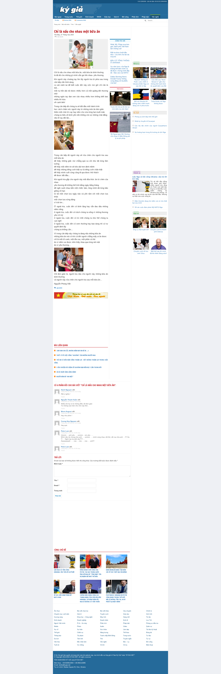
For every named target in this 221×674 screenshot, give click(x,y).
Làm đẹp (126, 629)
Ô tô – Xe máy (82, 623)
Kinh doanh (89, 17)
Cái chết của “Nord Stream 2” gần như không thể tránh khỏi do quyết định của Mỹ (158, 83)
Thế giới (79, 17)
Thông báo (57, 635)
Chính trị (137, 173)
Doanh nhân (104, 620)
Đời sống (125, 17)
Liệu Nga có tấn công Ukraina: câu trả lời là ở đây (64, 571)
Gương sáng (58, 617)
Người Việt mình (59, 623)
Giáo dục (107, 17)
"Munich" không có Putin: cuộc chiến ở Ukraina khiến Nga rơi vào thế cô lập (141, 83)
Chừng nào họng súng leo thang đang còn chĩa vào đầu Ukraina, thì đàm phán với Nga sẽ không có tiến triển (90, 598)
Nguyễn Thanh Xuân (69, 400)
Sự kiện (79, 629)
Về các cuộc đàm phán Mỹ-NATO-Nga (63, 596)
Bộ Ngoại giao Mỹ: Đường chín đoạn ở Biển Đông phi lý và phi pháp (120, 136)
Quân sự (149, 626)
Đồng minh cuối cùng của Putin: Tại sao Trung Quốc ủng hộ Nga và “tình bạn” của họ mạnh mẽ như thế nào (90, 573)
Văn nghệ (155, 17)
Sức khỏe (103, 629)
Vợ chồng (80, 645)
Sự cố (56, 629)
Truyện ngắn (127, 639)
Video (125, 626)
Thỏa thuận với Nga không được (158, 102)
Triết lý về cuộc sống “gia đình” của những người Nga (75, 355)
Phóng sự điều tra (152, 623)
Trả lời (63, 397)
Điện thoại (149, 645)
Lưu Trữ (149, 620)
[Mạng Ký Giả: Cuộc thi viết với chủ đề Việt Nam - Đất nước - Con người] (81, 295)
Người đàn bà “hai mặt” (64, 376)
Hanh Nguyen (66, 390)
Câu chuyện (127, 611)
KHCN (99, 17)
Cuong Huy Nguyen (68, 421)
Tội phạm (80, 635)
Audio (102, 626)
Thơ (72, 24)
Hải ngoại (58, 17)
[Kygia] (71, 9)
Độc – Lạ (126, 642)
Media (56, 626)
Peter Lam (65, 431)
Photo (79, 626)
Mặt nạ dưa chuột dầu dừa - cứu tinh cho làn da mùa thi (119, 54)
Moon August (66, 411)
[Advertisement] (81, 326)
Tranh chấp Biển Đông (107, 635)
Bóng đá (149, 632)
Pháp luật (145, 17)
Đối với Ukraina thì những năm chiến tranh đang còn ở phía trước (140, 103)
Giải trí (116, 17)
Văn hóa (57, 642)
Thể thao (126, 632)
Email (56, 485)
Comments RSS (81, 20)
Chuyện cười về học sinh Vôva (141, 252)
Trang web (58, 491)
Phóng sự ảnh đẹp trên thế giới (146, 117)
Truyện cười (104, 614)
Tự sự (148, 639)
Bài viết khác (66, 24)
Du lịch (136, 113)
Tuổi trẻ (56, 645)
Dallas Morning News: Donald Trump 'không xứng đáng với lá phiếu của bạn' (119, 80)
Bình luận (58, 464)
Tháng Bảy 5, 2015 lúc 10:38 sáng (70, 432)
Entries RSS (67, 20)
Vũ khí (102, 645)
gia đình (59, 288)
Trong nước (69, 17)
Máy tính (103, 617)
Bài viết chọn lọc (82, 611)
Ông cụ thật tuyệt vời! (141, 230)
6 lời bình (59, 37)
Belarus (137, 64)
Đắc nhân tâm (81, 642)
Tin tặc (148, 617)
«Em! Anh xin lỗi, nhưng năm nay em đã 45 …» (72, 350)
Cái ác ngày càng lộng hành (66, 372)
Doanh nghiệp (81, 620)
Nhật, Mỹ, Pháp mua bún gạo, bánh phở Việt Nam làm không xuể (119, 46)
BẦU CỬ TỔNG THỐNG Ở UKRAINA (119, 62)
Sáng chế (126, 617)
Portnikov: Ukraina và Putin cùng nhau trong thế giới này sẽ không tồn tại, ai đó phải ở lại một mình (116, 598)
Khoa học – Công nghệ (84, 617)
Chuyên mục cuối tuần (61, 614)
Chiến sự (80, 632)
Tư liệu (148, 635)
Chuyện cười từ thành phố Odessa (158, 231)
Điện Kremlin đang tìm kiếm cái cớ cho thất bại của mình (116, 571)
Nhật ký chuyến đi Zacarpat (145, 121)
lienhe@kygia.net (64, 665)
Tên (56, 480)
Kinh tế (125, 620)
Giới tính (149, 614)
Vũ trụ (125, 645)
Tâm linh (80, 639)
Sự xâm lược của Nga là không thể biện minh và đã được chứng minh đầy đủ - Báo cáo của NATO (119, 70)
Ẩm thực (57, 611)
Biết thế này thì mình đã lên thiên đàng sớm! (158, 252)
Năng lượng (104, 632)
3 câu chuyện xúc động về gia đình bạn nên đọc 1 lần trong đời (79, 367)
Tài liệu (57, 20)
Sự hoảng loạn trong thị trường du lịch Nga (150, 132)
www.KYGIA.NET (77, 660)
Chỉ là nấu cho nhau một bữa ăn (77, 31)
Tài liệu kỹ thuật (151, 629)
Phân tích (135, 17)
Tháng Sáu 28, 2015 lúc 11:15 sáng (71, 391)
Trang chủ (57, 24)
